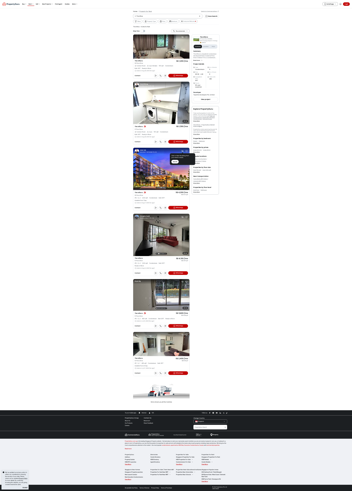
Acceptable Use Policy (131, 488)
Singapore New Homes (132, 470)
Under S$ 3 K (206, 150)
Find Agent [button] (58, 4)
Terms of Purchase (166, 488)
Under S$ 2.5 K (197, 150)
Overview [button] (198, 46)
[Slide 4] (157, 121)
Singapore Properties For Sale (185, 457)
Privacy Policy (23, 478)
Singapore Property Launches (134, 472)
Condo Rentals (206, 462)
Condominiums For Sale (183, 462)
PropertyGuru (129, 454)
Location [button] (206, 46)
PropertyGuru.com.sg (131, 441)
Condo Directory (155, 457)
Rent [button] (30, 4)
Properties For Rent (208, 454)
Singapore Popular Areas (210, 470)
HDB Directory (154, 459)
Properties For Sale (182, 454)
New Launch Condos (131, 474)
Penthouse (204, 190)
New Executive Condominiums (134, 477)
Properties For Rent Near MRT (159, 474)
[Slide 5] (159, 121)
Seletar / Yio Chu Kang (200, 159)
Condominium (197, 117)
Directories (154, 454)
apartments (174, 445)
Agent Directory (155, 462)
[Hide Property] (182, 37)
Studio (195, 141)
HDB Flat (212, 116)
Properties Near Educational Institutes (188, 470)
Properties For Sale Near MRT (159, 472)
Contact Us (147, 418)
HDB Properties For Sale (183, 459)
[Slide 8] (164, 121)
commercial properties (213, 445)
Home (135, 11)
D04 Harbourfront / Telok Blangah (212, 472)
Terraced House (207, 119)
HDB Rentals (205, 459)
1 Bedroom (202, 141)
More (74, 4)
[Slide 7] (163, 121)
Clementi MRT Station (199, 181)
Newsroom (147, 420)
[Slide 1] (156, 253)
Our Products (128, 423)
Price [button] (213, 46)
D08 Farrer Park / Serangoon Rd (211, 479)
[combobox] (167, 16)
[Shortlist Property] (186, 37)
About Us (127, 420)
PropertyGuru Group (132, 418)
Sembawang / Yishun (199, 161)
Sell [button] (37, 4)
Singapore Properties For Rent (211, 457)
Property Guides (130, 459)
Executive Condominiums (191, 445)
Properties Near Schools (183, 474)
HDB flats (181, 445)
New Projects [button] (46, 4)
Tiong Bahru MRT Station (200, 179)
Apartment (205, 117)
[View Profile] (144, 85)
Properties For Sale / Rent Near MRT (162, 470)
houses (201, 445)
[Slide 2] (157, 253)
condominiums (166, 445)
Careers (127, 425)
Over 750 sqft (197, 170)
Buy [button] (23, 4)
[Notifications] (340, 4)
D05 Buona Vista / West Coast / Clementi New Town (213, 475)
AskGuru (127, 457)
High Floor (196, 190)
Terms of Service (144, 488)
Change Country (199, 418)
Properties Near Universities (184, 472)
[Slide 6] (161, 121)
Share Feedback (148, 423)
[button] (198, 60)
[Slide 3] (156, 121)
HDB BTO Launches (130, 462)
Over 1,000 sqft (207, 170)
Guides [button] (67, 4)
